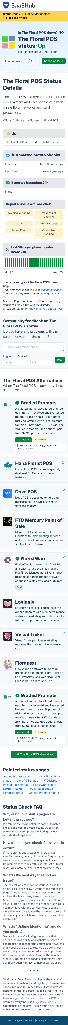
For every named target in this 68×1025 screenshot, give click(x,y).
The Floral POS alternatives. (46, 308)
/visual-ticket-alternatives (19, 630)
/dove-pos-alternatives (18, 487)
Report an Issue (53, 61)
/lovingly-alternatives (16, 598)
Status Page (14, 1020)
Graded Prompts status (18, 776)
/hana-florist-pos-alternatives (22, 459)
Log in (7, 356)
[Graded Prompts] (7, 404)
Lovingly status (12, 788)
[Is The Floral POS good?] (30, 61)
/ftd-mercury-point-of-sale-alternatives (28, 516)
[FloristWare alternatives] (7, 560)
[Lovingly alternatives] (7, 603)
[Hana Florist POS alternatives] (7, 464)
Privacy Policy (44, 1020)
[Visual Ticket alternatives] (7, 636)
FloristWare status (44, 784)
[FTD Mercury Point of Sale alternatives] (7, 521)
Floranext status (13, 792)
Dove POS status (27, 780)
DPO (8, 493)
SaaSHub (29, 1020)
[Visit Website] (63, 462)
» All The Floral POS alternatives (34, 754)
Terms (57, 1020)
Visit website (23, 439)
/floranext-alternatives (17, 659)
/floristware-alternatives (18, 554)
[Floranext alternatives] (7, 664)
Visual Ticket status (40, 788)
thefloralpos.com (51, 289)
